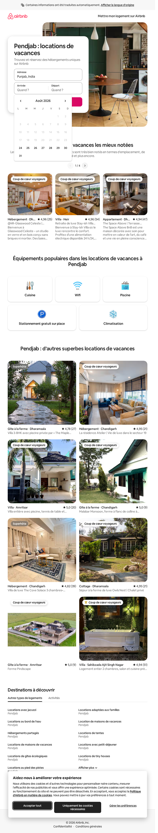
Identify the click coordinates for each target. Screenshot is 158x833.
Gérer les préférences (122, 805)
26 (35, 148)
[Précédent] (70, 166)
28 (50, 148)
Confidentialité (62, 826)
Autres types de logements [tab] (25, 698)
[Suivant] (85, 166)
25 (27, 148)
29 (58, 148)
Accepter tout (32, 805)
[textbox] (31, 90)
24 (20, 148)
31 (20, 156)
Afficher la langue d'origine (117, 5)
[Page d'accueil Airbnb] (17, 16)
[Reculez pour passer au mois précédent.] (21, 101)
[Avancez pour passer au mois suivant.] (65, 101)
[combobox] (48, 76)
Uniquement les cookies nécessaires (77, 807)
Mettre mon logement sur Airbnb (121, 16)
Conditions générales (89, 826)
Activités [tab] (54, 698)
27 (43, 148)
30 (65, 148)
